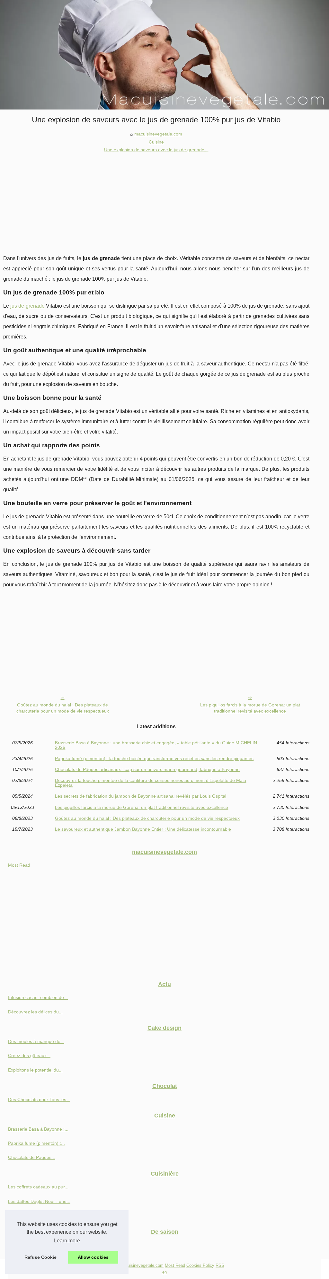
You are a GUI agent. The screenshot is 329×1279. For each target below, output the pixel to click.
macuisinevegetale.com (158, 133)
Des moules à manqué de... (36, 1041)
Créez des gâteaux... (29, 1055)
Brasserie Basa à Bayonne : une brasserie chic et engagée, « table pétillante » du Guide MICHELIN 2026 (156, 745)
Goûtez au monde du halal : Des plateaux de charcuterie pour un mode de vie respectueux (62, 708)
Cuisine (156, 142)
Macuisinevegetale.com (142, 1265)
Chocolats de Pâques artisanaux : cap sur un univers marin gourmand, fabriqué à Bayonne (147, 769)
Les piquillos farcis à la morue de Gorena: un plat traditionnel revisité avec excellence (250, 708)
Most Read (19, 865)
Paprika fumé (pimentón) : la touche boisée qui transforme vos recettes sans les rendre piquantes (154, 758)
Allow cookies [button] (93, 1257)
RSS (220, 1265)
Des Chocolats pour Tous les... (39, 1099)
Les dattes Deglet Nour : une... (39, 1201)
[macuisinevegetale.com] (164, 55)
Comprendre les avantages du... (41, 1215)
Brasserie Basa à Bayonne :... (38, 1129)
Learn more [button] (67, 1240)
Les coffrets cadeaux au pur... (38, 1186)
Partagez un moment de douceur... (43, 1245)
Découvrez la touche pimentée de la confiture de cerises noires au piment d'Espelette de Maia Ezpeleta (150, 782)
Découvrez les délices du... (35, 1011)
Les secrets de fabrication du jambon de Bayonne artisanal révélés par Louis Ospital (140, 796)
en (164, 1272)
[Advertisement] (156, 202)
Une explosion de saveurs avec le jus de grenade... (156, 149)
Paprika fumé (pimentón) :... (36, 1143)
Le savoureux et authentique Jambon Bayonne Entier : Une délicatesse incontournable (143, 829)
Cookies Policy (200, 1265)
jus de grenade (27, 306)
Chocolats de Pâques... (31, 1157)
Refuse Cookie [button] (40, 1257)
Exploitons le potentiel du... (35, 1070)
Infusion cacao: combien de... (38, 997)
